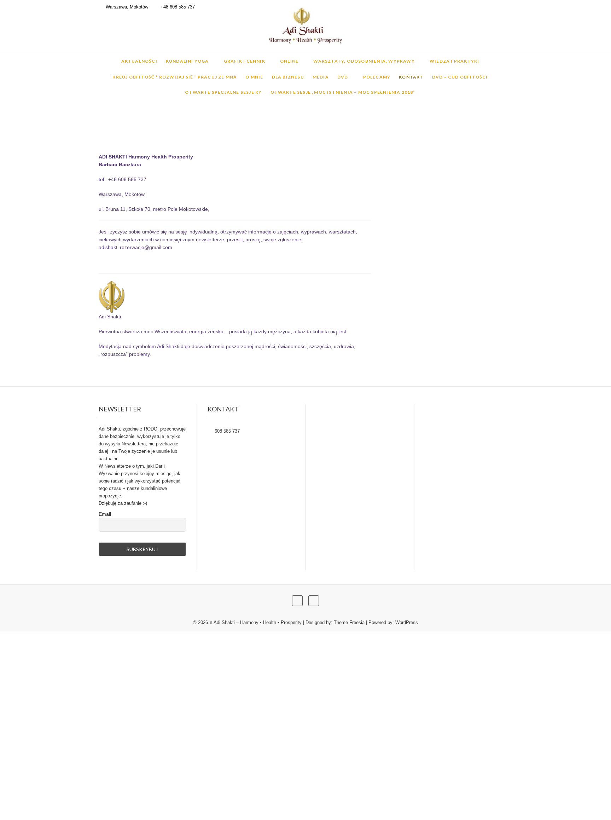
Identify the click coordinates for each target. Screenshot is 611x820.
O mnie (254, 77)
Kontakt (411, 77)
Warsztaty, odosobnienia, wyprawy (363, 61)
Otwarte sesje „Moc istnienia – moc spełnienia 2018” (342, 92)
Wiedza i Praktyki (454, 61)
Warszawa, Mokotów (126, 7)
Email (105, 514)
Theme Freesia (349, 622)
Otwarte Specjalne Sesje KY (223, 92)
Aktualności (139, 61)
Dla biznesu (288, 77)
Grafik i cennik (244, 61)
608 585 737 (226, 431)
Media (321, 77)
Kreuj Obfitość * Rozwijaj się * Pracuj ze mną (174, 77)
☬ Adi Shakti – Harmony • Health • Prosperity (255, 622)
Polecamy (377, 77)
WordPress (406, 622)
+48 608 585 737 (177, 7)
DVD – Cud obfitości (460, 77)
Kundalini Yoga (187, 61)
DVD (342, 77)
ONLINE (289, 61)
